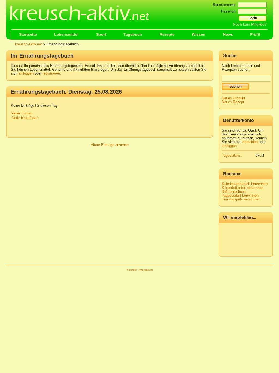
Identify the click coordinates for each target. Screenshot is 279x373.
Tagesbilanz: (232, 156)
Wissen (198, 34)
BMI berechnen (234, 192)
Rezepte (167, 34)
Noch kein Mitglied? (250, 24)
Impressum (146, 269)
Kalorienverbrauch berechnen (245, 184)
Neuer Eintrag (21, 113)
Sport (101, 34)
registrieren (51, 73)
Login (252, 18)
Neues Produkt (233, 98)
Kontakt (132, 269)
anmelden (250, 142)
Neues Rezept (233, 102)
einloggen (26, 73)
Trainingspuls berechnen (241, 199)
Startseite (28, 34)
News (228, 34)
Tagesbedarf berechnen (240, 195)
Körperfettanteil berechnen (242, 188)
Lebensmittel (66, 34)
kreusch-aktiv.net (28, 44)
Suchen (235, 86)
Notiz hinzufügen (25, 118)
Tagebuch (132, 34)
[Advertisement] (111, 129)
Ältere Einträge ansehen (110, 145)
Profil (255, 34)
